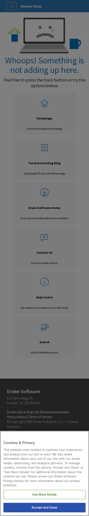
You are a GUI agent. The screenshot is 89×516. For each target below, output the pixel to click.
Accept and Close (44, 507)
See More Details (44, 494)
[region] (44, 473)
